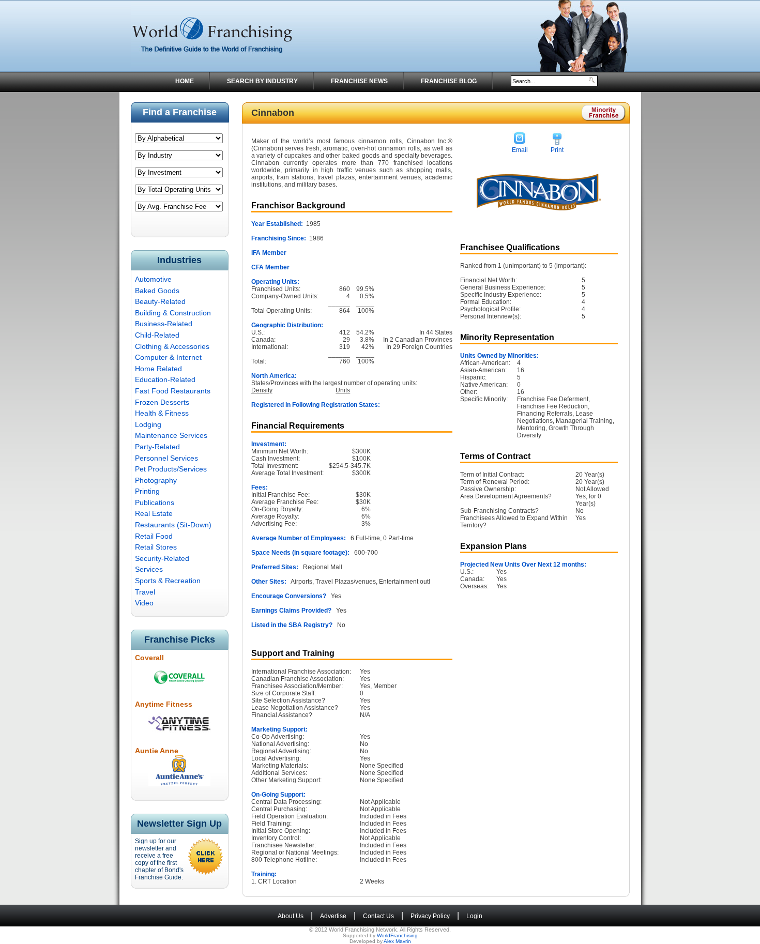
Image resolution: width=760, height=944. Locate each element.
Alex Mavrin (397, 941)
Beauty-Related (160, 301)
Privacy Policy (430, 916)
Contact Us (378, 916)
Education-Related (165, 379)
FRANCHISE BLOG (449, 81)
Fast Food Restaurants (172, 391)
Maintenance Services (171, 435)
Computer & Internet (168, 357)
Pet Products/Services (171, 469)
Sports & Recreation (168, 580)
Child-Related (157, 335)
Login (474, 916)
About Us (290, 916)
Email (520, 150)
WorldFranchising (397, 935)
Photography (156, 480)
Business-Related (163, 323)
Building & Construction (173, 313)
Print (557, 150)
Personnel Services (166, 458)
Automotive (153, 279)
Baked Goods (157, 290)
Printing (147, 491)
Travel (145, 592)
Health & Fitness (162, 413)
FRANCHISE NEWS (359, 81)
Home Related (158, 368)
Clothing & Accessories (172, 346)
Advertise (333, 916)
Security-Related (162, 558)
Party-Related (157, 447)
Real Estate (154, 513)
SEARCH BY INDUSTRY (262, 81)
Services (149, 569)
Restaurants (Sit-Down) (173, 525)
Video (144, 603)
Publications (154, 502)
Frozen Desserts (162, 402)
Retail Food (154, 536)
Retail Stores (156, 547)
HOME (184, 81)
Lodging (148, 424)
